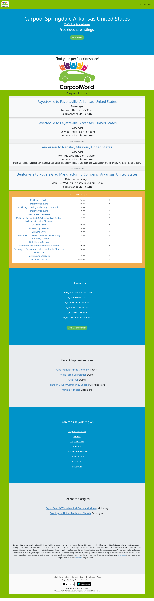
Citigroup (73, 379)
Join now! (77, 37)
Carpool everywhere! (77, 451)
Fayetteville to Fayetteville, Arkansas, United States (77, 101)
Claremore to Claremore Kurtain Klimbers (39, 245)
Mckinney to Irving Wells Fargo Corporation (39, 207)
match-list (78, 558)
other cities (122, 555)
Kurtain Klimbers (71, 389)
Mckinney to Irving (39, 200)
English (65, 579)
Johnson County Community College (69, 384)
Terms (61, 577)
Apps (99, 577)
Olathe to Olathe (39, 259)
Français (73, 579)
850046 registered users (77, 24)
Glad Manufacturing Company (72, 369)
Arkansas (84, 18)
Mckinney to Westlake (39, 255)
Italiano (81, 579)
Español (89, 579)
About (67, 577)
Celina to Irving (39, 231)
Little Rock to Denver (39, 242)
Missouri (77, 466)
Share (82, 577)
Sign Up (143, 4)
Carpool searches (77, 431)
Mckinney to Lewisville (39, 214)
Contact (75, 577)
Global (77, 436)
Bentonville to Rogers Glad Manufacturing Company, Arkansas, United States (77, 174)
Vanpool (77, 446)
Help (55, 577)
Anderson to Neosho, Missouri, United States (77, 147)
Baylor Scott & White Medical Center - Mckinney (71, 508)
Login (150, 4)
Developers (90, 577)
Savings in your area (77, 328)
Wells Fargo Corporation (73, 374)
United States (113, 18)
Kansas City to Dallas (39, 228)
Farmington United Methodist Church (70, 513)
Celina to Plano (39, 224)
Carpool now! (77, 441)
